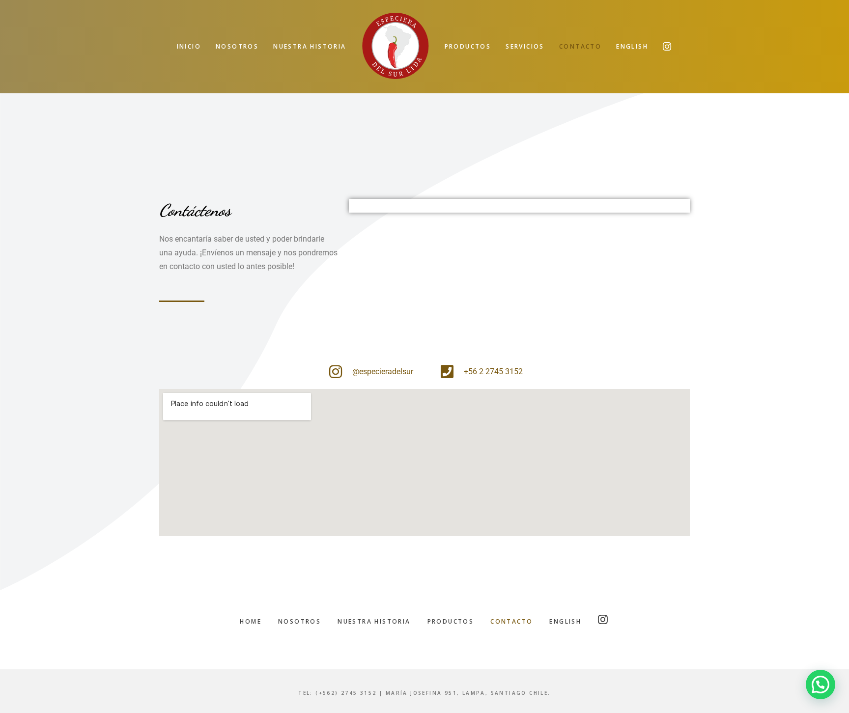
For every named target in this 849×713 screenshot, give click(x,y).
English (565, 621)
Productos (450, 621)
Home (250, 621)
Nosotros (299, 621)
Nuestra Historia (374, 621)
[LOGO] (395, 46)
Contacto (511, 621)
